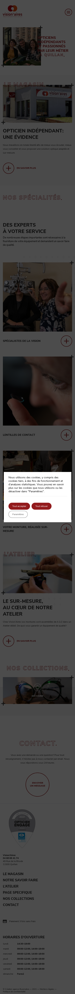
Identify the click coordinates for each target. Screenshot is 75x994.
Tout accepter (19, 506)
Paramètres (18, 514)
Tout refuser (41, 506)
